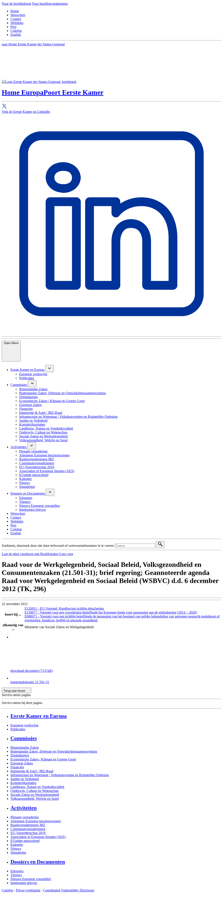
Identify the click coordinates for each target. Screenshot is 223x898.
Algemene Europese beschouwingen (35, 821)
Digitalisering (19, 755)
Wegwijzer (17, 15)
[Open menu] (49, 368)
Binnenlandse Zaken (24, 747)
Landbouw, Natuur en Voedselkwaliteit (37, 787)
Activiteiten (23, 808)
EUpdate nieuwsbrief (25, 841)
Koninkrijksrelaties (23, 783)
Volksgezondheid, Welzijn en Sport (34, 798)
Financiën (17, 767)
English (15, 34)
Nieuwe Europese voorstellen (30, 879)
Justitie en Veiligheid (24, 779)
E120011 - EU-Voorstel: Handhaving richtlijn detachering (64, 608)
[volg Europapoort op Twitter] (111, 106)
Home (14, 11)
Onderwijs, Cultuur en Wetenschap (34, 791)
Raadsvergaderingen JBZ (27, 825)
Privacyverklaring (28, 890)
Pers (13, 27)
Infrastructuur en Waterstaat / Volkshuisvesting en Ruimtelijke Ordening (59, 775)
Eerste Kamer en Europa (38, 716)
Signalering (18, 852)
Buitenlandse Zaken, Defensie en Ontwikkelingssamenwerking (53, 751)
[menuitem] (27, 370)
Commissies (23, 738)
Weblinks (16, 23)
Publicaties (17, 729)
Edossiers (17, 871)
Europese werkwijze (24, 725)
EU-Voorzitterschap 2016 (28, 833)
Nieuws (15, 848)
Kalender (16, 844)
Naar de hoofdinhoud (16, 3)
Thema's (16, 875)
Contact (15, 19)
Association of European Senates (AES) (38, 837)
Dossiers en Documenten (37, 862)
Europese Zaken (21, 763)
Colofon (16, 31)
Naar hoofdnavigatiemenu (50, 3)
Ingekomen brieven (23, 883)
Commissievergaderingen (27, 829)
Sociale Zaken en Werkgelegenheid (34, 795)
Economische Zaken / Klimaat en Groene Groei (43, 759)
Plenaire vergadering (24, 817)
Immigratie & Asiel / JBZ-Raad (31, 771)
